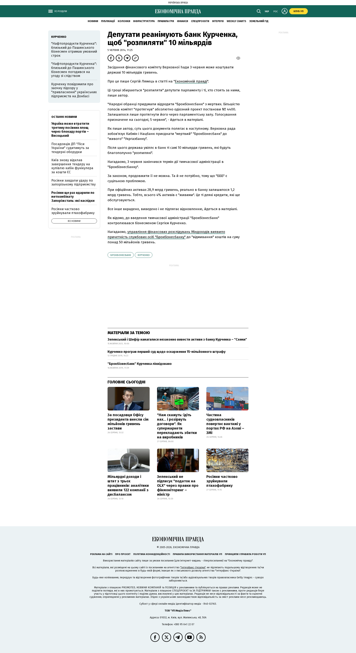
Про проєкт (123, 554)
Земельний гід (258, 21)
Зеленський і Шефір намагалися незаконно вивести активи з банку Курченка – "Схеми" (177, 339)
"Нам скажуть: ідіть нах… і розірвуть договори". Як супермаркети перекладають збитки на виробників (177, 426)
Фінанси (182, 21)
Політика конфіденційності (151, 554)
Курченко (144, 255)
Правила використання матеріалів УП (197, 554)
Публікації (108, 21)
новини (93, 21)
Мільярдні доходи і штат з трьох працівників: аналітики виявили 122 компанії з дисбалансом (128, 485)
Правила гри (166, 21)
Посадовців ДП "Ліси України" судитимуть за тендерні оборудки (70, 148)
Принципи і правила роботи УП (245, 554)
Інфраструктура (144, 21)
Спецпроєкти (200, 21)
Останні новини (64, 117)
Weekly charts (236, 21)
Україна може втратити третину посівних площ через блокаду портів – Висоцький (70, 130)
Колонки (124, 21)
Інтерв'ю (218, 21)
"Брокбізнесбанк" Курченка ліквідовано (140, 364)
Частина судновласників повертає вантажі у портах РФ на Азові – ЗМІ (225, 424)
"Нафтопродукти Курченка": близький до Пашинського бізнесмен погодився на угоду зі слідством (74, 70)
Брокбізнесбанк (120, 255)
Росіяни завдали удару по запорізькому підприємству (73, 182)
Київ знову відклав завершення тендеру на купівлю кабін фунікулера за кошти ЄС (72, 166)
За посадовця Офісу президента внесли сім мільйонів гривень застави (128, 421)
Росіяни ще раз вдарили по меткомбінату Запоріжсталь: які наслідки (73, 197)
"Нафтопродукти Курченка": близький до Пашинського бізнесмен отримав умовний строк (74, 50)
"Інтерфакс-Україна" (192, 567)
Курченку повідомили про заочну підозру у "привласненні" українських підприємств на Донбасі (74, 90)
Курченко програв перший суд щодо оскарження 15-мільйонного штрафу (166, 352)
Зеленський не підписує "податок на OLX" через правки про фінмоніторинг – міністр (177, 485)
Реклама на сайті (101, 554)
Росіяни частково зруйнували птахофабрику (222, 481)
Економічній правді (191, 81)
